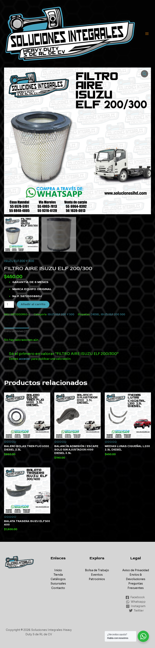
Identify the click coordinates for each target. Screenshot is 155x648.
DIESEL (95, 314)
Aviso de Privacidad (135, 570)
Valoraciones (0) (16, 331)
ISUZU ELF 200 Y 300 (19, 261)
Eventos (97, 574)
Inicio (58, 570)
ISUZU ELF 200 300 (113, 314)
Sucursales (58, 583)
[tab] (16, 331)
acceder (24, 359)
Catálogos (58, 579)
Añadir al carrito (33, 304)
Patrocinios (97, 579)
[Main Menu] (147, 34)
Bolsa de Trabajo (97, 570)
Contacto (58, 588)
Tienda (58, 574)
